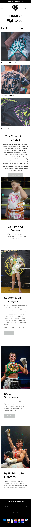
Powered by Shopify (20, 525)
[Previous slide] (12, 246)
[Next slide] (18, 246)
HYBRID (4, 128)
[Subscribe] (26, 506)
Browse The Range (15, 175)
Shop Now (9, 415)
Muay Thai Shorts (7, 63)
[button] (2, 8)
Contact (9, 333)
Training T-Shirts (7, 95)
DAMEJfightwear (13, 525)
